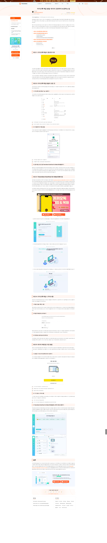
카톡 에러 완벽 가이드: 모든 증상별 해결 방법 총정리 (41, 503)
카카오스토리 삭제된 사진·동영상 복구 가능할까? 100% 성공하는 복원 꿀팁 (16, 31)
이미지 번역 (63, 505)
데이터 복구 (57, 503)
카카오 (60, 507)
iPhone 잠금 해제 (62, 503)
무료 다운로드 (16, 52)
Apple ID (56, 507)
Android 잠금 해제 (68, 503)
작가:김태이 (35, 11)
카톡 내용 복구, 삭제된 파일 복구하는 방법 (39, 501)
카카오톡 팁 (13, 18)
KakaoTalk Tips (36, 17)
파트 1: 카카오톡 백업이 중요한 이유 (40, 31)
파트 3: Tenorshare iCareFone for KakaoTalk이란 (43, 39)
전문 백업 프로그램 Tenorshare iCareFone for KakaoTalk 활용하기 (45, 37)
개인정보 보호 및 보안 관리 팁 (40, 45)
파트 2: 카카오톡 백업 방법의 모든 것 (41, 33)
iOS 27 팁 (60, 501)
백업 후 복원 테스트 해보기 (39, 44)
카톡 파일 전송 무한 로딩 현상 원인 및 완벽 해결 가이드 (15, 34)
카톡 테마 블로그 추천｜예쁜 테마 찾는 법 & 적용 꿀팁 (41, 505)
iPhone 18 (56, 501)
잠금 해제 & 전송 (48, 3)
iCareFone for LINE (15, 46)
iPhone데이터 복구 (58, 505)
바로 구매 (15, 55)
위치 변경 (72, 501)
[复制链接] (106, 433)
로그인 (86, 3)
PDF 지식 (71, 505)
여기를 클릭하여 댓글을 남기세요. (54, 493)
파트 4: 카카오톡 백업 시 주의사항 (40, 41)
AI (62, 3)
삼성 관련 (67, 505)
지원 (67, 3)
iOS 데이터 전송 (64, 507)
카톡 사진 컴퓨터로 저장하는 (15, 24)
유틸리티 (56, 3)
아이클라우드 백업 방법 (39, 36)
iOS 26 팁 (64, 501)
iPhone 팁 (68, 501)
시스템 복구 (39, 3)
